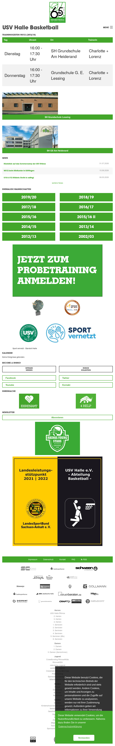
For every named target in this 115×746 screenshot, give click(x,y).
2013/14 (86, 226)
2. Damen (58, 649)
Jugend (57, 656)
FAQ (73, 559)
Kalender (7, 353)
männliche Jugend (57, 665)
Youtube (10, 384)
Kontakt (66, 384)
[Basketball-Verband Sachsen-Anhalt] (33, 739)
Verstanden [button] (84, 738)
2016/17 (86, 207)
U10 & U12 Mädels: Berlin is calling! (19, 177)
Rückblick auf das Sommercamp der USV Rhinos (25, 164)
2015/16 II (86, 216)
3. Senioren (57, 630)
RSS (85, 559)
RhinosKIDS (58, 662)
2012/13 (28, 236)
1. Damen (58, 646)
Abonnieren (57, 417)
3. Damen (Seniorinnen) (57, 652)
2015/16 (28, 216)
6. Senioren (57, 639)
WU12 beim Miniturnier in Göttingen (19, 170)
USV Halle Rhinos (57, 613)
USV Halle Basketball (30, 27)
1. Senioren (57, 624)
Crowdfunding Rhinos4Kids (57, 659)
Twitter (65, 377)
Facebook (11, 377)
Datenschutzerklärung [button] (70, 726)
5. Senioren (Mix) (58, 636)
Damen (58, 643)
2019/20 (28, 197)
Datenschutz (48, 559)
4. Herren (57, 621)
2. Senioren (57, 627)
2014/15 (28, 226)
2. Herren (57, 616)
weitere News (57, 183)
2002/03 (86, 236)
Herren (57, 610)
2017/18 (28, 207)
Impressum (32, 559)
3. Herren (57, 619)
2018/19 (86, 197)
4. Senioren (57, 633)
